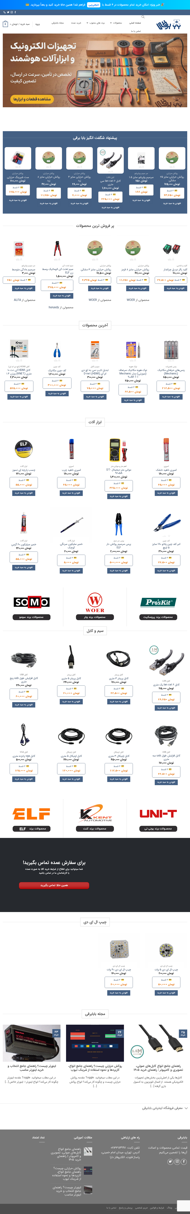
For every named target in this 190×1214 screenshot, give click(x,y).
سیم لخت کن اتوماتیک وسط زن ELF (57, 271)
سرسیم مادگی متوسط (23, 270)
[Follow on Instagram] (12, 12)
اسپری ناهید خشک (166, 470)
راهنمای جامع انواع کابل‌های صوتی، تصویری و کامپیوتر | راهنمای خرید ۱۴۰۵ (158, 1068)
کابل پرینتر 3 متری (118, 678)
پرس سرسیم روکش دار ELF (119, 546)
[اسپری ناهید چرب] (71, 451)
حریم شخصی (141, 1208)
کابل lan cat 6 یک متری (166, 685)
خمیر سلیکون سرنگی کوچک (71, 546)
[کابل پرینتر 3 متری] (119, 659)
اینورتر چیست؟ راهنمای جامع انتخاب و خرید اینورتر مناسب (32, 1068)
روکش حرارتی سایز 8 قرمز (135, 270)
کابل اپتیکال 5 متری (71, 756)
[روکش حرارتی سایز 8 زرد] (48, 158)
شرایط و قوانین (157, 1208)
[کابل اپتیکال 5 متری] (71, 737)
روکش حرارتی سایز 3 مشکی (96, 270)
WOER (131, 300)
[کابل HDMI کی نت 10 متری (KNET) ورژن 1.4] (19, 350)
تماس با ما (111, 1208)
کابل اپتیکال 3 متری (118, 756)
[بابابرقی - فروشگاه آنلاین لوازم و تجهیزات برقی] (168, 24)
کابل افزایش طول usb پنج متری (24, 680)
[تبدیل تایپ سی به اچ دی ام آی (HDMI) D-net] (95, 350)
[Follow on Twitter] (8, 12)
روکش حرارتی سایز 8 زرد (48, 178)
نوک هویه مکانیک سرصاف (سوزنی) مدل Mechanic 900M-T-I (133, 374)
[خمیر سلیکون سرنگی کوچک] (71, 525)
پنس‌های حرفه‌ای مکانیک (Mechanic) (171, 372)
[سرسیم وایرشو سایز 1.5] (141, 158)
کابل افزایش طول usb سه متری (166, 757)
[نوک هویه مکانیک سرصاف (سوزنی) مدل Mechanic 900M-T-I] (133, 350)
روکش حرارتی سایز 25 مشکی (172, 178)
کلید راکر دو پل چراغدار (175, 270)
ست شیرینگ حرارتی (18, 177)
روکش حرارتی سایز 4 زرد (79, 178)
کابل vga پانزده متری (24, 756)
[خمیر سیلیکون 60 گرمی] (24, 525)
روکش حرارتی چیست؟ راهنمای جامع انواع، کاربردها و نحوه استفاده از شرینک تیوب (95, 1068)
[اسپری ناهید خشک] (166, 451)
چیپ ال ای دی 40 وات (119, 970)
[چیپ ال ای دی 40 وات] (119, 950)
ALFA (17, 300)
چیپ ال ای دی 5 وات (166, 970)
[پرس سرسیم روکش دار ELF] (119, 525)
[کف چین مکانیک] (57, 350)
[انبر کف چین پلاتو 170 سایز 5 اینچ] (166, 525)
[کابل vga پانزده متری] (24, 737)
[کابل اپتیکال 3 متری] (119, 737)
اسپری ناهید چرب (71, 470)
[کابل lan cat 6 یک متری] (166, 662)
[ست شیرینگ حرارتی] (18, 158)
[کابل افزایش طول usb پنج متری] (24, 659)
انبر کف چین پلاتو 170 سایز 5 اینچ (166, 546)
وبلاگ (169, 1208)
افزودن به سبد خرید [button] (172, 203)
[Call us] (5, 12)
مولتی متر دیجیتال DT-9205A (119, 471)
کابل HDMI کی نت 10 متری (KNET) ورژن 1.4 (19, 372)
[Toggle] (186, 1108)
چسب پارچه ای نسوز (23, 470)
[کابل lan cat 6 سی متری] (110, 160)
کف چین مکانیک (57, 371)
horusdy (54, 307)
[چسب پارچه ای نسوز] (24, 451)
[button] (37, 24)
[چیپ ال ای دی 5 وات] (166, 950)
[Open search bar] (143, 17)
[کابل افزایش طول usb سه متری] (166, 737)
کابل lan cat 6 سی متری (110, 183)
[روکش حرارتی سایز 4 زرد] (79, 158)
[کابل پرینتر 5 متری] (71, 659)
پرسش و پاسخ (125, 1208)
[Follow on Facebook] (15, 12)
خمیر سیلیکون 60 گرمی (23, 545)
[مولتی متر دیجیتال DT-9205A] (119, 451)
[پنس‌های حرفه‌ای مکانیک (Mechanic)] (171, 350)
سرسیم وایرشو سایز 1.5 (141, 177)
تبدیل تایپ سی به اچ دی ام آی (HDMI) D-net (95, 372)
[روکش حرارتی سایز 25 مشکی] (172, 158)
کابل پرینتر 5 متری (71, 678)
